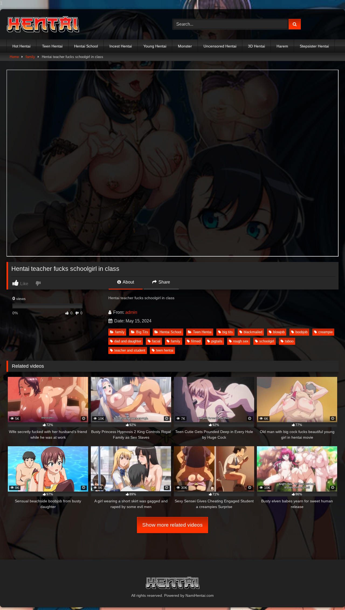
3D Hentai (256, 46)
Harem (282, 46)
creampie (325, 332)
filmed (196, 341)
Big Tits (142, 332)
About (128, 282)
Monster (185, 46)
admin (131, 312)
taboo (289, 341)
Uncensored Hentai (219, 46)
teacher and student (129, 350)
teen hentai (164, 350)
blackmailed (253, 332)
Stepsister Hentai (314, 46)
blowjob (279, 332)
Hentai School (86, 46)
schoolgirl (266, 341)
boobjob (301, 332)
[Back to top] (328, 595)
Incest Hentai (120, 46)
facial (156, 341)
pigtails (216, 341)
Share (163, 282)
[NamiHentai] (42, 24)
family (30, 57)
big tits (227, 332)
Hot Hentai (21, 46)
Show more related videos (172, 525)
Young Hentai (154, 46)
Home (14, 57)
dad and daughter (127, 341)
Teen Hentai (52, 46)
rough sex (241, 341)
